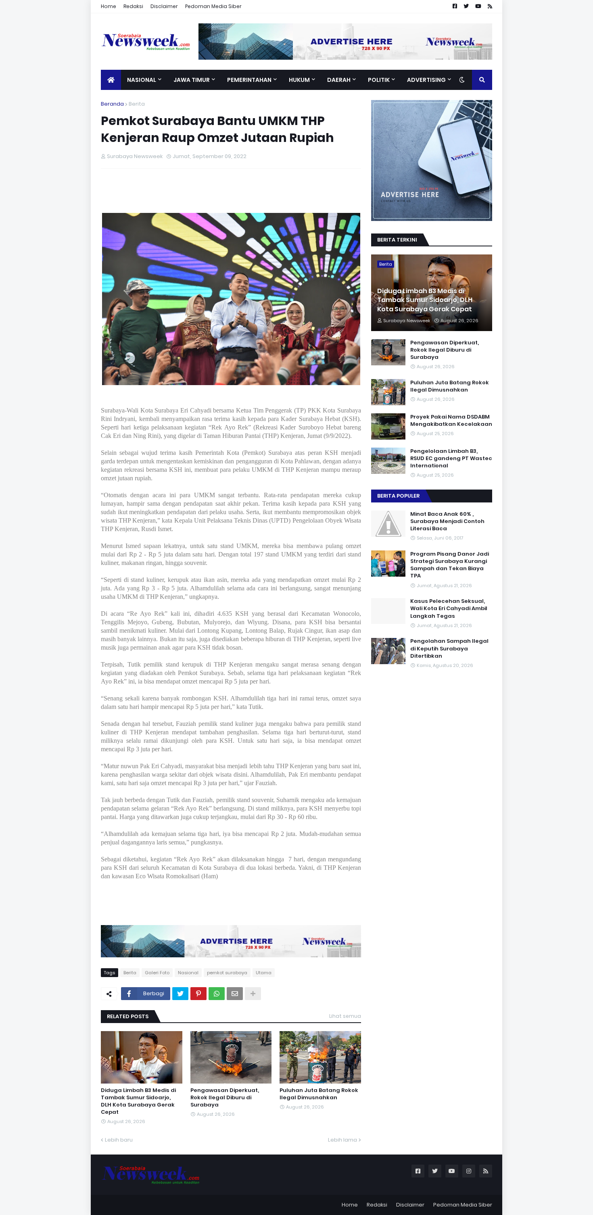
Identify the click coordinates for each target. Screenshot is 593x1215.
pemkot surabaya (227, 972)
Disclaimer (164, 6)
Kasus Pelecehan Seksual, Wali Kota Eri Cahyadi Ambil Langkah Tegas (448, 609)
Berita (137, 104)
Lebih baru (119, 1140)
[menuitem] (111, 80)
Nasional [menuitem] (141, 80)
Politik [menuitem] (379, 80)
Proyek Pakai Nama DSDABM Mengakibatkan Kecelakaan (451, 420)
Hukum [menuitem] (299, 80)
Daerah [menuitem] (339, 80)
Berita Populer (398, 496)
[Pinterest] (198, 993)
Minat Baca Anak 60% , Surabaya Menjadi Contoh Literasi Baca (447, 521)
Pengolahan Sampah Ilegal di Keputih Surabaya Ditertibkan (449, 649)
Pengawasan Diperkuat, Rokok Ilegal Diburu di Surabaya (224, 1098)
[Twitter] (180, 993)
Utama (263, 972)
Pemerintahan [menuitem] (249, 80)
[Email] (235, 993)
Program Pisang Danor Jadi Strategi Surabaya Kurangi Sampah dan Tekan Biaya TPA (449, 565)
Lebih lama (342, 1140)
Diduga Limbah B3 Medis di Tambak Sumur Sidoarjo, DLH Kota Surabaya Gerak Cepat (138, 1101)
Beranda (112, 104)
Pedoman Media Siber (213, 6)
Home (108, 6)
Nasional (188, 972)
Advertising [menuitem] (426, 80)
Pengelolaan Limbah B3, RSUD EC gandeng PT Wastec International (451, 458)
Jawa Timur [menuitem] (191, 80)
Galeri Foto (157, 972)
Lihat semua (345, 1016)
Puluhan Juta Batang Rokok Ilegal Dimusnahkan (319, 1094)
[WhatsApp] (217, 993)
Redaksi (133, 6)
